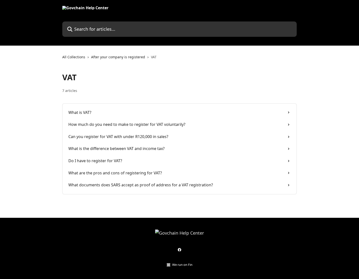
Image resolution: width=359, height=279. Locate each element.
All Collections (73, 57)
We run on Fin (182, 264)
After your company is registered (118, 57)
